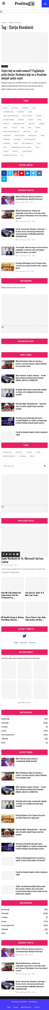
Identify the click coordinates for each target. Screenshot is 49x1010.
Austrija (15, 108)
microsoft (33, 135)
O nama (29, 452)
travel (5, 151)
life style (26, 132)
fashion (21, 120)
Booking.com (8, 112)
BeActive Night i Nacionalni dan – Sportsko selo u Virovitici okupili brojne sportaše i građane (31, 406)
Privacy (15, 1007)
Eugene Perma (8, 120)
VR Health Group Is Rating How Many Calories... (12, 618)
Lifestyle (4, 66)
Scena (38, 452)
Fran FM (6, 124)
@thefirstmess (24, 702)
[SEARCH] (45, 466)
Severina (6, 143)
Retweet (23, 642)
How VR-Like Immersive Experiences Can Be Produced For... (11, 595)
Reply (16, 642)
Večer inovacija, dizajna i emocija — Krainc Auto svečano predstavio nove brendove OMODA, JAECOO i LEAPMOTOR (31, 233)
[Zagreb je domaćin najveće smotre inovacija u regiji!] (7, 435)
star (5, 147)
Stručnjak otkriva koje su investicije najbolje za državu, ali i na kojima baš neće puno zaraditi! (32, 250)
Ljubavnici (7, 135)
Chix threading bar (10, 116)
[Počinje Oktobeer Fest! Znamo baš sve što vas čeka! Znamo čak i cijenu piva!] (7, 266)
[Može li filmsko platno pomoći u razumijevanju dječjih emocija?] (7, 200)
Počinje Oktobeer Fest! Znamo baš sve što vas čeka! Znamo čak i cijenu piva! (31, 266)
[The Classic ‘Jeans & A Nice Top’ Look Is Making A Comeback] (36, 584)
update (15, 151)
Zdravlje (22, 456)
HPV (22, 128)
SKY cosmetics (27, 143)
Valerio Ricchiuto (10, 155)
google (14, 128)
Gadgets (31, 124)
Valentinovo (27, 151)
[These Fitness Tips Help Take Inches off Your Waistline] (36, 608)
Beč (34, 108)
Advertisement (26, 1007)
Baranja (25, 108)
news (43, 135)
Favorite (32, 642)
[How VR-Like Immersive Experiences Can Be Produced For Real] (12, 584)
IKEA (29, 128)
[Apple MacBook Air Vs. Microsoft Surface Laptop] (24, 541)
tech (37, 147)
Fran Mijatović (18, 124)
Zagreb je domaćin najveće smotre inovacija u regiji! (32, 433)
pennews (6, 139)
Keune (37, 128)
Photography (29, 139)
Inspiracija (7, 452)
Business (20, 112)
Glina (5, 128)
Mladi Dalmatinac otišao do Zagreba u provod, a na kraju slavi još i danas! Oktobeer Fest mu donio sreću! (31, 214)
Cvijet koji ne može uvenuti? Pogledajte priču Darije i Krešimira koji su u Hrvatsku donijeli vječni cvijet (24, 74)
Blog (9, 1007)
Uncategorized (9, 456)
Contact (37, 1007)
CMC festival (27, 116)
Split (39, 143)
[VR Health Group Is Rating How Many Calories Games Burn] (12, 608)
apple (5, 108)
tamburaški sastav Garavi (21, 147)
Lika (35, 132)
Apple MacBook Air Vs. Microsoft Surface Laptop (22, 560)
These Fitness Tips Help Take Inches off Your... (35, 618)
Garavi (41, 124)
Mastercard (19, 135)
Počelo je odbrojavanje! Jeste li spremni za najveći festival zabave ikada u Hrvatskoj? (30, 859)
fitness (30, 120)
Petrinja (17, 139)
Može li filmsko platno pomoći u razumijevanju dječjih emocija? (29, 198)
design (38, 116)
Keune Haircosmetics (11, 132)
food (39, 120)
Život (32, 456)
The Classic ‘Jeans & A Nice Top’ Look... (34, 593)
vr (22, 155)
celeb (30, 112)
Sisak (16, 143)
